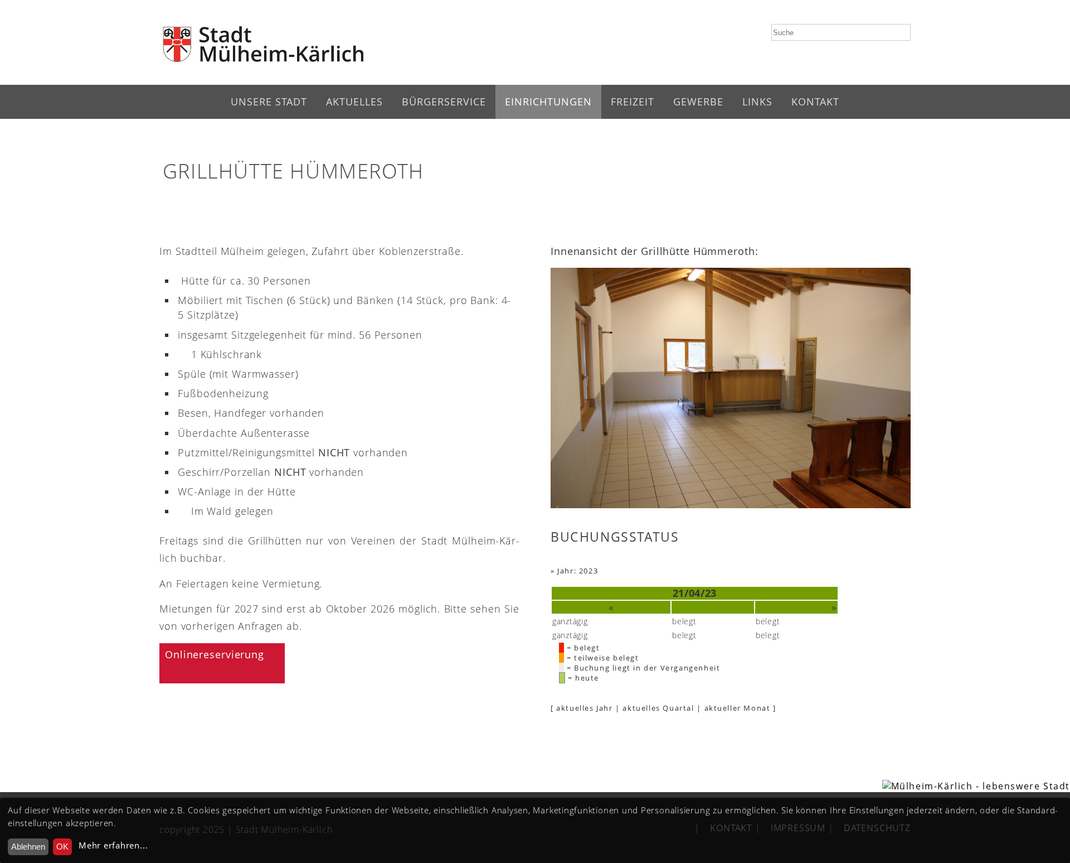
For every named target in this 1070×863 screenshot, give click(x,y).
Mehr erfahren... (113, 845)
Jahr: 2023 (577, 571)
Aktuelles (354, 101)
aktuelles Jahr (584, 708)
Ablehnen (28, 846)
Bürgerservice (444, 101)
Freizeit (632, 101)
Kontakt (815, 101)
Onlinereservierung (214, 654)
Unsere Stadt (269, 101)
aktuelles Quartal (658, 708)
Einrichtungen (548, 101)
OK (62, 846)
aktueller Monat (737, 708)
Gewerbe (698, 101)
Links (757, 101)
